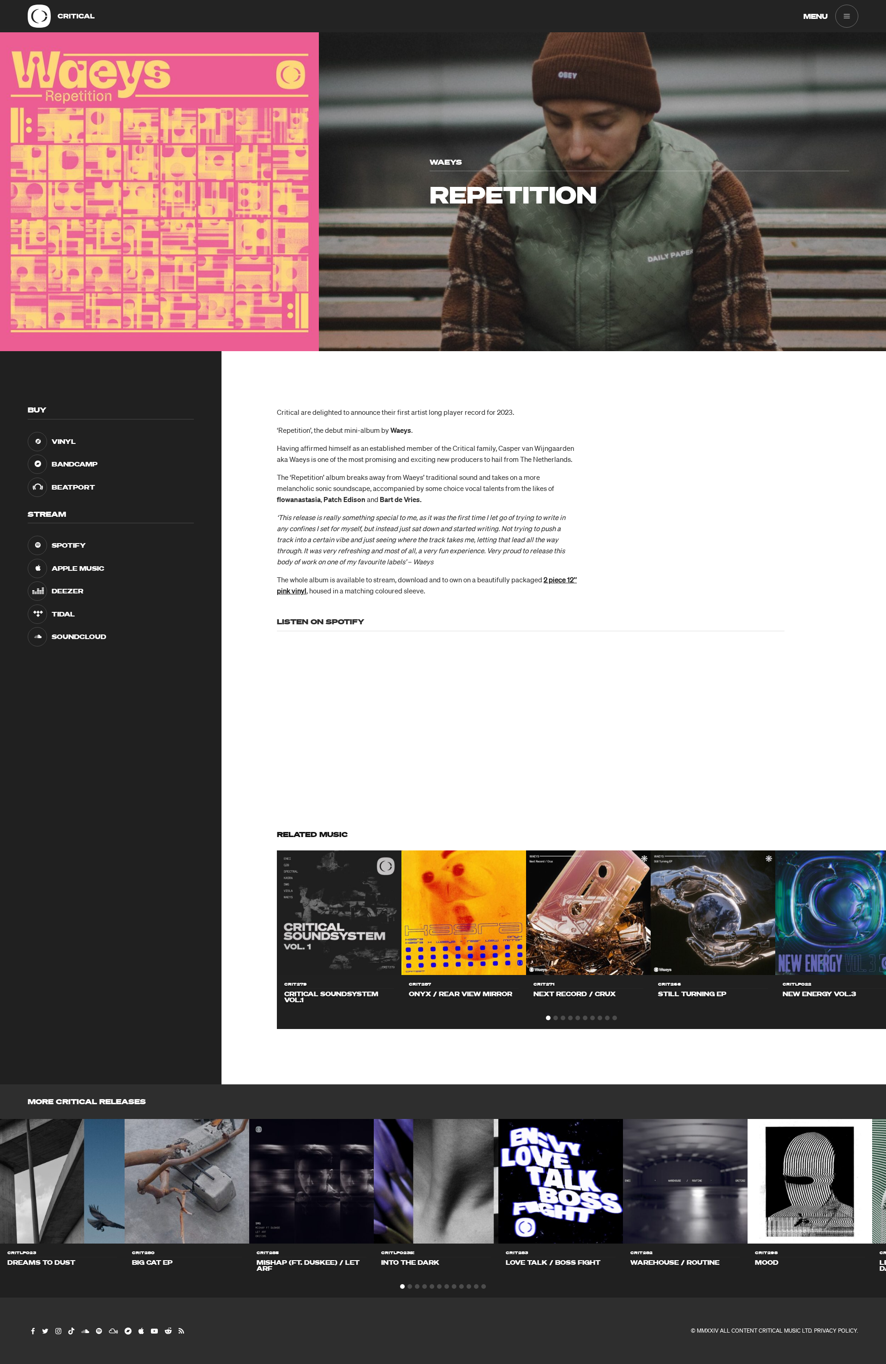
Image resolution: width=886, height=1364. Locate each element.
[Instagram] (58, 1330)
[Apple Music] (140, 1330)
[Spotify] (98, 1330)
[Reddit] (168, 1330)
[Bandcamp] (127, 1330)
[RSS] (180, 1330)
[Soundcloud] (84, 1330)
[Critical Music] (39, 16)
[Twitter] (45, 1330)
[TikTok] (71, 1330)
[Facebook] (32, 1330)
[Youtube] (154, 1330)
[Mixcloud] (113, 1330)
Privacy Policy (835, 1330)
